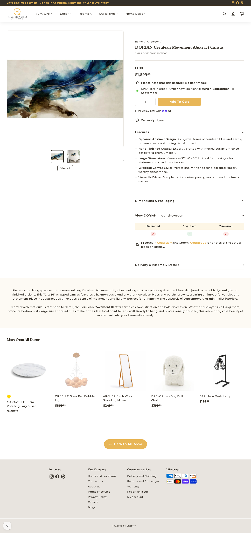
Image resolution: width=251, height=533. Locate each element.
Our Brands (107, 13)
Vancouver (226, 226)
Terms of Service (99, 491)
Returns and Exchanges (143, 481)
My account (135, 497)
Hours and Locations (102, 476)
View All (65, 168)
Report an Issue (138, 491)
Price (139, 67)
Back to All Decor (128, 444)
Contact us (198, 242)
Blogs (92, 507)
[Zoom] (65, 89)
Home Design (135, 13)
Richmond (153, 226)
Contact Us (95, 481)
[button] (57, 156)
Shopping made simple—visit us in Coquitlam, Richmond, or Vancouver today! (58, 2)
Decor (64, 13)
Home (139, 41)
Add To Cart (179, 102)
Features (142, 132)
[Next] (121, 160)
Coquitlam (190, 226)
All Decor (153, 41)
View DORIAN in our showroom (159, 215)
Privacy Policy (97, 497)
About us (94, 486)
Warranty (133, 486)
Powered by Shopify (124, 525)
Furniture (43, 13)
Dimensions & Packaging (155, 201)
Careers (93, 502)
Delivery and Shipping (142, 476)
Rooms (84, 13)
